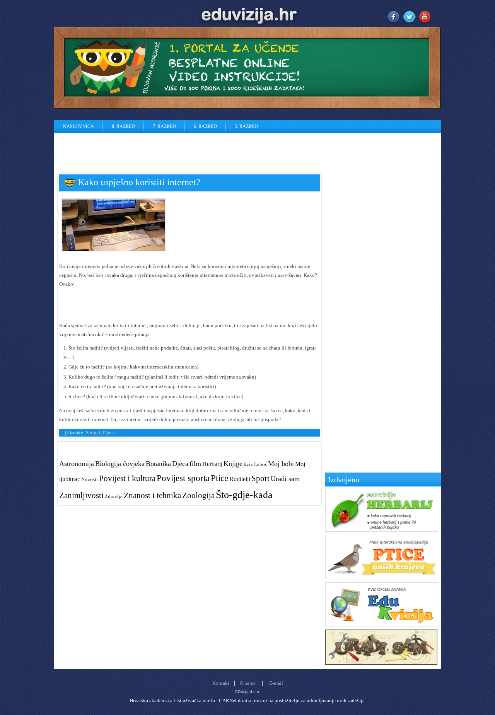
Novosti (89, 479)
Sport (260, 478)
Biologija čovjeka (120, 464)
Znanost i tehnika (152, 495)
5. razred (246, 126)
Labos (260, 464)
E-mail (276, 683)
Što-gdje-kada (244, 494)
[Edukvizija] (381, 625)
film (195, 464)
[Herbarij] (381, 530)
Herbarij (212, 464)
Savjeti (93, 432)
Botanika (158, 464)
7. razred (164, 126)
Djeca (109, 432)
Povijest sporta (183, 478)
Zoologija (198, 495)
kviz (248, 464)
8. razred (123, 126)
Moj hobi (281, 464)
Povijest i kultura (127, 478)
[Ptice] (381, 577)
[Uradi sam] (381, 663)
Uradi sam (285, 479)
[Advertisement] (195, 150)
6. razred (205, 126)
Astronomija (76, 464)
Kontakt (220, 683)
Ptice (219, 478)
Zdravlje (114, 496)
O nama (248, 683)
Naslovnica (78, 126)
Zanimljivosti (81, 495)
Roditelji (239, 479)
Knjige (233, 464)
